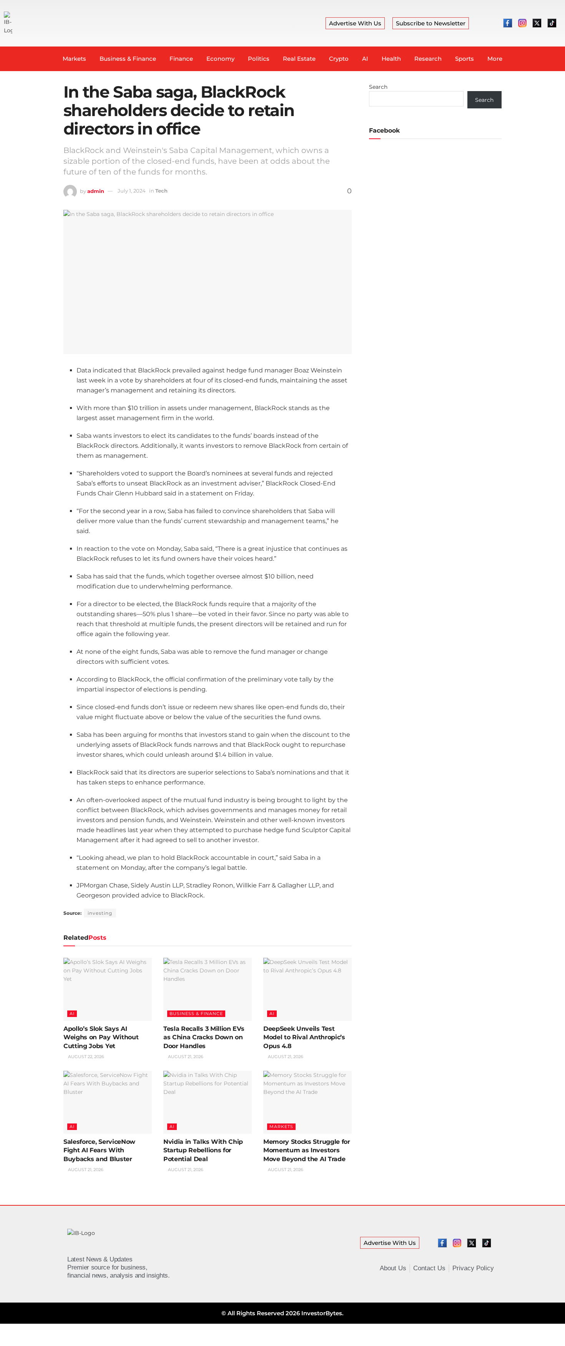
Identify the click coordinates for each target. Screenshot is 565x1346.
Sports (464, 58)
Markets (74, 58)
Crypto (339, 58)
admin (95, 191)
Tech (161, 191)
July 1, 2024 (132, 191)
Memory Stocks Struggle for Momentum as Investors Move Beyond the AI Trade (306, 1150)
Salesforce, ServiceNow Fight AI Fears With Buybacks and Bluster (99, 1150)
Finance (181, 58)
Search (378, 86)
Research (428, 58)
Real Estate (299, 58)
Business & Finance (128, 58)
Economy (220, 58)
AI (365, 58)
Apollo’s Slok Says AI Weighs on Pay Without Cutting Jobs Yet (100, 1037)
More (494, 58)
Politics (258, 58)
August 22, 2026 (85, 1056)
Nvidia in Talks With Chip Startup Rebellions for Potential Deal (203, 1150)
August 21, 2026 (185, 1056)
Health (391, 58)
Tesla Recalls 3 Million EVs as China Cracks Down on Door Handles (203, 1037)
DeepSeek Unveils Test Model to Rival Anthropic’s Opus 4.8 (304, 1037)
